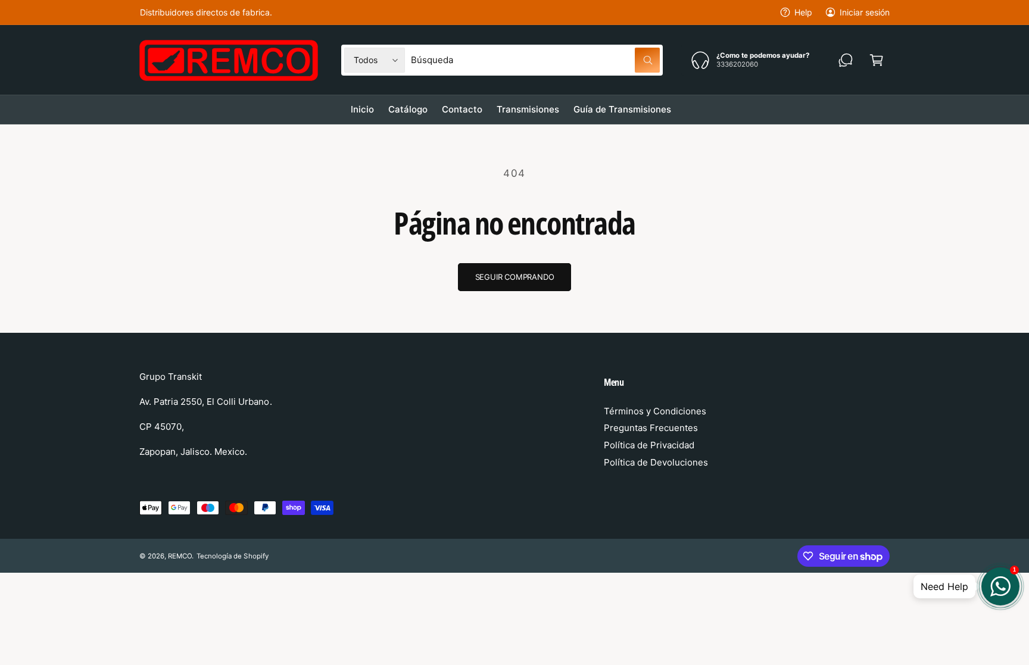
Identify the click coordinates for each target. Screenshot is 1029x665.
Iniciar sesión (865, 12)
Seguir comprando (514, 277)
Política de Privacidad (649, 445)
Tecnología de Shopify (232, 556)
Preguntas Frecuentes (651, 427)
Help (803, 12)
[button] (876, 60)
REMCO (180, 556)
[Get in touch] (845, 60)
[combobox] (535, 60)
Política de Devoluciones (656, 462)
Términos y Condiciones (655, 411)
